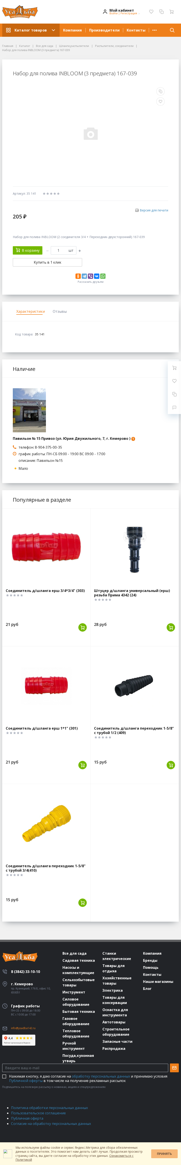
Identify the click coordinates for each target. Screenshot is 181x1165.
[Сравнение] (161, 11)
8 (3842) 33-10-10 (25, 971)
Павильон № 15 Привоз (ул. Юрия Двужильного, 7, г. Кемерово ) (71, 438)
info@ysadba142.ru (23, 1028)
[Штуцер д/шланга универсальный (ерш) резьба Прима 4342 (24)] (134, 548)
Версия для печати (154, 210)
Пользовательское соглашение (38, 1113)
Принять (164, 1154)
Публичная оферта (27, 1118)
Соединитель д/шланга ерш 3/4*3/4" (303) (45, 590)
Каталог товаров (31, 30)
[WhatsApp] (103, 276)
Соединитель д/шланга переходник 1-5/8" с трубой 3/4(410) (46, 868)
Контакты (136, 30)
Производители (104, 30)
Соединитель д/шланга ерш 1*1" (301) (42, 728)
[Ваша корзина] (171, 11)
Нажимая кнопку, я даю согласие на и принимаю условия (88, 1078)
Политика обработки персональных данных (49, 1107)
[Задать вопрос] (174, 407)
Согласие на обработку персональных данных (51, 1123)
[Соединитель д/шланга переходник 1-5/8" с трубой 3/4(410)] (46, 824)
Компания (72, 30)
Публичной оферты (26, 1080)
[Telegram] (84, 276)
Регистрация (129, 13)
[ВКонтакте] (96, 276)
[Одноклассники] (78, 276)
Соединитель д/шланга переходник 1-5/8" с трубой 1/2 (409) (134, 730)
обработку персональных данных (101, 1076)
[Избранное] (151, 11)
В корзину (31, 250)
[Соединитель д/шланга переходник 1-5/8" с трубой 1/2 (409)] (134, 686)
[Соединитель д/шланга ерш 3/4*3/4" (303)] (46, 548)
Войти (113, 13)
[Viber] (90, 276)
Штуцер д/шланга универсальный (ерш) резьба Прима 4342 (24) (132, 592)
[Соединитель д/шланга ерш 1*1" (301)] (46, 686)
